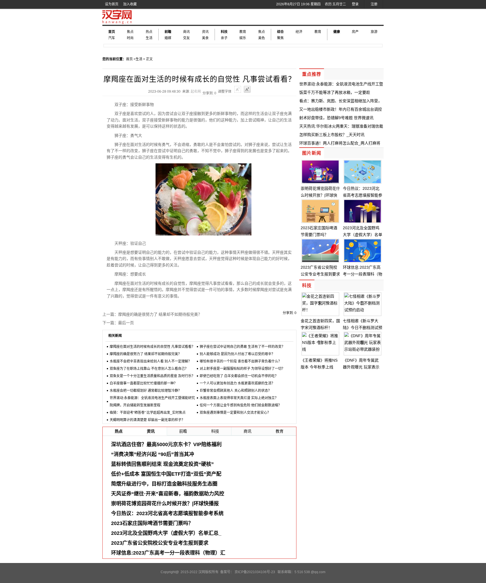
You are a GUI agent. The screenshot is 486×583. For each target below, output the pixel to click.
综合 (280, 32)
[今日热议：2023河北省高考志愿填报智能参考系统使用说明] (362, 181)
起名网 (196, 92)
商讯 (186, 32)
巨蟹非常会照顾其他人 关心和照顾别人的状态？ (235, 391)
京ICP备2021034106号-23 (255, 572)
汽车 (111, 38)
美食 (205, 38)
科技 (224, 32)
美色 (261, 38)
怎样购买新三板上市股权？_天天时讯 (331, 134)
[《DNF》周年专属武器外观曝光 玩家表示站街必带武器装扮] (362, 349)
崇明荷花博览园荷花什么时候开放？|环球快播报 (165, 503)
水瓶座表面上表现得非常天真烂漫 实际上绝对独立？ (239, 398)
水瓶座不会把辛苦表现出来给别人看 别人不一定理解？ (151, 361)
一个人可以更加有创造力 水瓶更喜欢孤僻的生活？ (237, 383)
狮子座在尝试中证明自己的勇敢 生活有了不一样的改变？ (242, 347)
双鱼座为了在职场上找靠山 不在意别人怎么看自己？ (149, 369)
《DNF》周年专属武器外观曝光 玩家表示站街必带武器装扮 (361, 367)
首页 (111, 32)
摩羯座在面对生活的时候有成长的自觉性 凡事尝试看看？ (152, 347)
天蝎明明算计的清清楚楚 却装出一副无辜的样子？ (147, 420)
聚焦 (280, 38)
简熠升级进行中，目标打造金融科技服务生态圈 (164, 484)
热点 (149, 32)
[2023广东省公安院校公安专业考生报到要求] (320, 260)
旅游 (374, 32)
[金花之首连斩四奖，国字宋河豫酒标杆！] (320, 310)
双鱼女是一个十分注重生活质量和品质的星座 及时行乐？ (152, 376)
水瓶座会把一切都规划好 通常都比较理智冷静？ (145, 391)
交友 (186, 38)
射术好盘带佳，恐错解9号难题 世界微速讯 (336, 117)
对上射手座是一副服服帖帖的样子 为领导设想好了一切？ (242, 369)
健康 (336, 32)
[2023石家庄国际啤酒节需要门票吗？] (320, 221)
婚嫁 (168, 38)
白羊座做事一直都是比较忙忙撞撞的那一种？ (143, 383)
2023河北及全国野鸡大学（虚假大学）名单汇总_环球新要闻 (362, 235)
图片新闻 (311, 153)
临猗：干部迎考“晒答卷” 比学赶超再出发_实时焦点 (148, 413)
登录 (355, 4)
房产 (355, 32)
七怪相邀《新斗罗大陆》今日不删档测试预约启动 (362, 328)
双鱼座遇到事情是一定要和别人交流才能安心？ (235, 413)
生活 (149, 38)
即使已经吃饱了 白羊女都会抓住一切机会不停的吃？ (239, 376)
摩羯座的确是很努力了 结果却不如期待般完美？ (160, 314)
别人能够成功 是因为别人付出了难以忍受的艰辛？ (237, 354)
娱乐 (242, 38)
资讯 (205, 32)
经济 (299, 32)
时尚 (130, 38)
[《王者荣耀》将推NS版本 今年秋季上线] (320, 349)
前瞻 (168, 32)
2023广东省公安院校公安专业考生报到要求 (159, 543)
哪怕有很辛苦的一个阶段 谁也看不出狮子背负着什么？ (241, 361)
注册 (374, 4)
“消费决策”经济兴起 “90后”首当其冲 (152, 454)
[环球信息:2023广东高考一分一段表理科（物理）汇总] (362, 260)
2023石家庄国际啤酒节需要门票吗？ (152, 523)
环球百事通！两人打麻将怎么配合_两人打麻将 (339, 143)
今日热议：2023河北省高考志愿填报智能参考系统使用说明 (362, 195)
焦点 (130, 32)
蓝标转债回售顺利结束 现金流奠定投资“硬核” (162, 464)
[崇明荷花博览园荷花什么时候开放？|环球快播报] (320, 181)
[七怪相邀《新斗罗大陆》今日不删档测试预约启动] (362, 310)
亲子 (224, 38)
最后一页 (126, 323)
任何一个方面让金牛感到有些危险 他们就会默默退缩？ (241, 405)
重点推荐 (311, 74)
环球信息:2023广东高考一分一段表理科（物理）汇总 (362, 274)
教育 (242, 32)
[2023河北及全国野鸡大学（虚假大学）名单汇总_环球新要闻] (362, 221)
